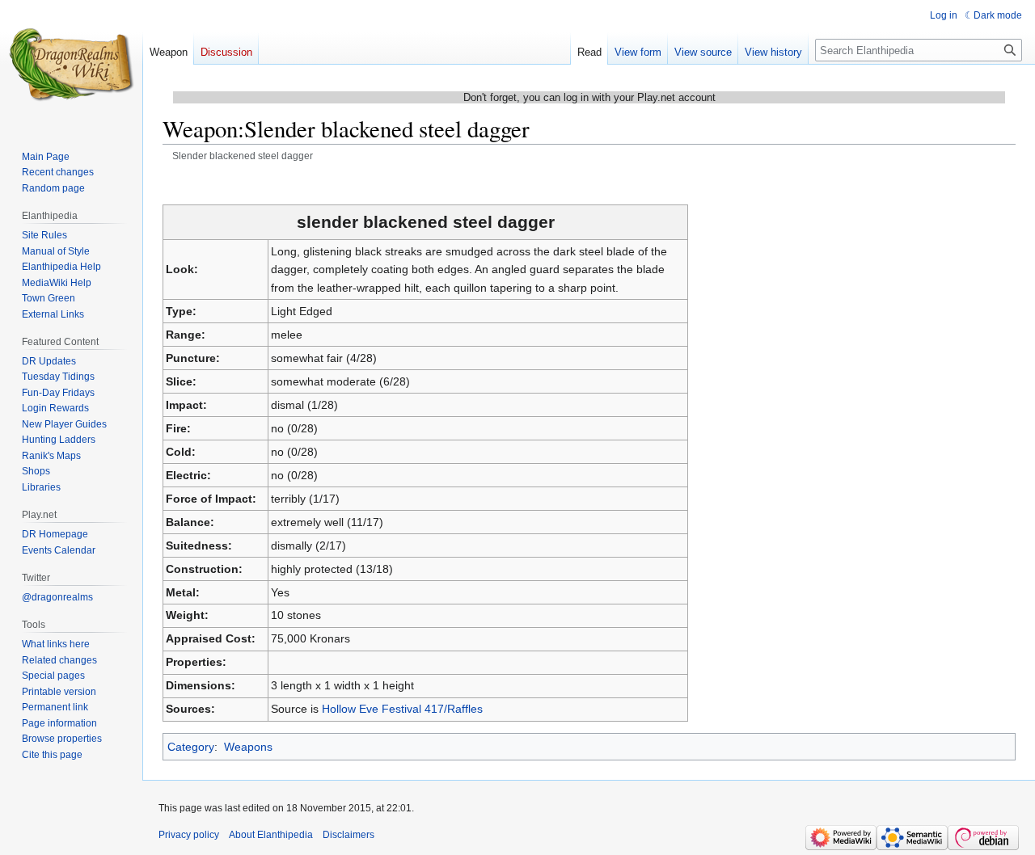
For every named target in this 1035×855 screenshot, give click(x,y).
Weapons (248, 746)
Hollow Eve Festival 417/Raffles (402, 708)
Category (190, 746)
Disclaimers (348, 834)
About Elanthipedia (271, 834)
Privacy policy (188, 834)
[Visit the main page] (71, 64)
